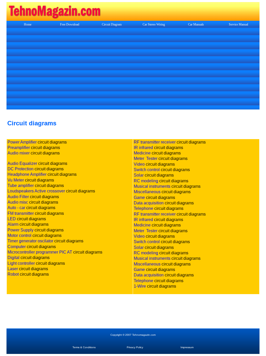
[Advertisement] (133, 69)
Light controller (21, 263)
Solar (139, 175)
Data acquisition (149, 203)
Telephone (143, 208)
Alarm (13, 224)
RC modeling (146, 181)
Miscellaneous (147, 192)
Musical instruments (152, 186)
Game (139, 197)
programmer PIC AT (54, 252)
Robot (13, 274)
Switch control (147, 169)
